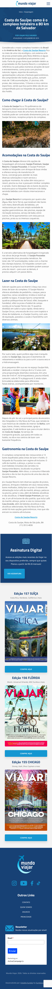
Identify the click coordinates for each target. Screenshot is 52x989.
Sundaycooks (41, 983)
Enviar (12, 951)
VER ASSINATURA (14, 573)
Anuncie (26, 912)
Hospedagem (28, 12)
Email (10, 938)
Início (21, 12)
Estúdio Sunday (27, 983)
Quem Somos (26, 907)
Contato (26, 902)
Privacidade (26, 917)
